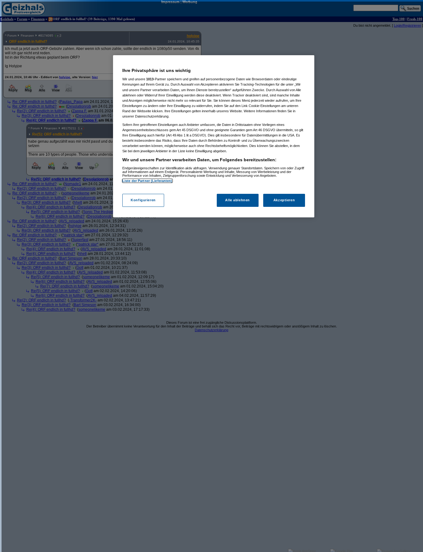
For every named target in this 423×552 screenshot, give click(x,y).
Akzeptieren (284, 200)
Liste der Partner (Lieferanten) (147, 181)
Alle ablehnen (237, 200)
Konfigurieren (143, 200)
